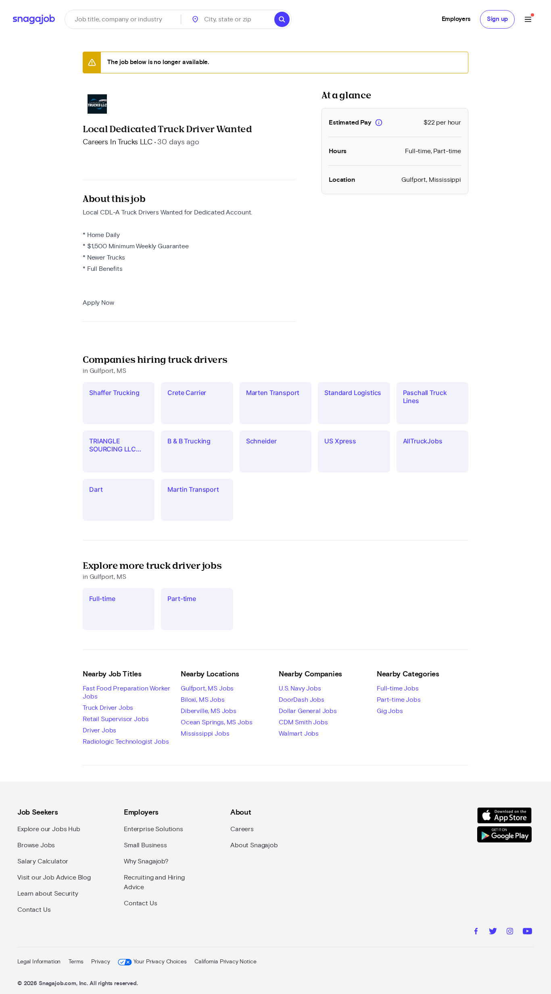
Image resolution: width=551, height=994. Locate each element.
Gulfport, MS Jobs (207, 688)
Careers (242, 829)
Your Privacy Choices (160, 962)
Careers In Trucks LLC (117, 142)
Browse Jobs (36, 845)
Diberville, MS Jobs (208, 711)
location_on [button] (195, 19)
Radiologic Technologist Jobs (126, 741)
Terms (76, 962)
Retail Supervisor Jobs (115, 719)
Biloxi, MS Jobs (203, 700)
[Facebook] (476, 932)
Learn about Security (47, 893)
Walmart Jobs (299, 733)
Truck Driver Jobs (108, 708)
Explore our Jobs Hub (48, 829)
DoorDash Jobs (301, 700)
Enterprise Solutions (153, 829)
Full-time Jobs (398, 688)
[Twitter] (493, 932)
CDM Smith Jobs (303, 722)
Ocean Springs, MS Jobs (216, 722)
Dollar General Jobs (308, 711)
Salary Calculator (42, 861)
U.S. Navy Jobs (300, 688)
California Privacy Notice (225, 962)
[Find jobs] (282, 19)
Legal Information (39, 962)
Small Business (145, 845)
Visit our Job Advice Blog (54, 877)
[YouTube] (527, 932)
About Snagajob (254, 845)
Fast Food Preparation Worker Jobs (126, 692)
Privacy (100, 962)
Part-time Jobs (399, 700)
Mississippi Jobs (205, 733)
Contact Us (33, 910)
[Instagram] (510, 932)
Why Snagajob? (146, 861)
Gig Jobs (390, 711)
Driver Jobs (99, 730)
